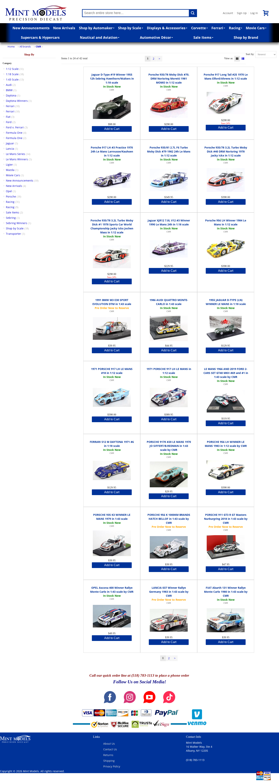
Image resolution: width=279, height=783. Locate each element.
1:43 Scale (12, 79)
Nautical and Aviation (98, 37)
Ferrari (217, 28)
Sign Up (242, 13)
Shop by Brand (246, 37)
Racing (234, 28)
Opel (9, 191)
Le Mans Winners (17, 159)
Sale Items (202, 37)
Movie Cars (255, 28)
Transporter (13, 233)
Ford (9, 122)
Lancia (10, 148)
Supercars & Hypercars (40, 37)
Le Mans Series (15, 154)
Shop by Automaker (96, 28)
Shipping (109, 760)
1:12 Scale (12, 69)
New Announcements (31, 28)
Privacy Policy (111, 766)
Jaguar (10, 143)
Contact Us (110, 749)
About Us (109, 743)
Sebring (11, 218)
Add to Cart (111, 128)
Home (11, 46)
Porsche (11, 196)
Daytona (11, 95)
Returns (108, 755)
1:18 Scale (12, 74)
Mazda (10, 170)
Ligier (9, 164)
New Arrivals (64, 28)
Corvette (198, 28)
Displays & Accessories (166, 28)
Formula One (14, 132)
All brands (25, 46)
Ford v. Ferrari (15, 127)
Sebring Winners (16, 223)
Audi (9, 85)
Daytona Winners (17, 101)
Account (228, 13)
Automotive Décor (155, 37)
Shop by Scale (129, 28)
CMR (38, 46)
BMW (9, 90)
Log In (254, 13)
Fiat (8, 117)
